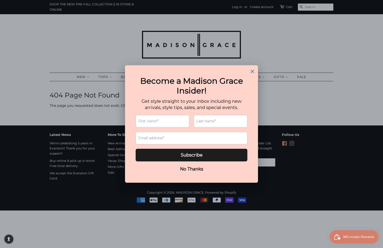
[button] (9, 239)
